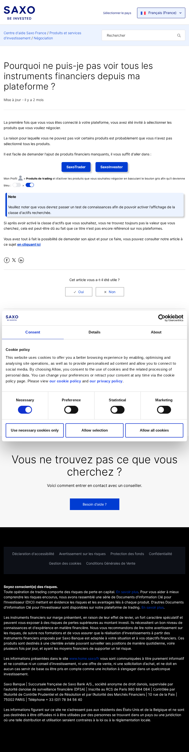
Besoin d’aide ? (95, 504)
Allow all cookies (154, 430)
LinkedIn (21, 260)
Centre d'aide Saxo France (25, 33)
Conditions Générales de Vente (110, 563)
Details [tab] (95, 332)
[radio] (78, 291)
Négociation (43, 38)
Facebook (7, 260)
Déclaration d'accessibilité (33, 554)
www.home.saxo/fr (84, 658)
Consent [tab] (32, 332)
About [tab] (156, 332)
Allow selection (94, 430)
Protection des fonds (127, 554)
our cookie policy (65, 381)
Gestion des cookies (65, 563)
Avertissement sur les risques (82, 554)
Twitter (14, 260)
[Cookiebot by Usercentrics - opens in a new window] (161, 318)
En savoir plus (127, 592)
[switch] (71, 410)
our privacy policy (106, 381)
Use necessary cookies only (35, 430)
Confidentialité (160, 554)
